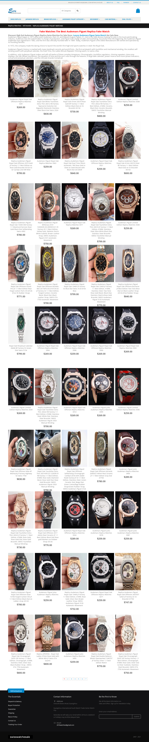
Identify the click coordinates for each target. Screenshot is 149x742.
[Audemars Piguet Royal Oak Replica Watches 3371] (74, 201)
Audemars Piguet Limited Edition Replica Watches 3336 (128, 408)
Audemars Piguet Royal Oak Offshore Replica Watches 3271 (101, 594)
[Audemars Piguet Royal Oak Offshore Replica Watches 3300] (101, 325)
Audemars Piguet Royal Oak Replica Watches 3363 (48, 162)
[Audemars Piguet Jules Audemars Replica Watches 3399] (101, 386)
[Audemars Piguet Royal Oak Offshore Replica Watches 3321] (101, 140)
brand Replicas (50, 19)
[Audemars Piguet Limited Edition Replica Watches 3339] (21, 386)
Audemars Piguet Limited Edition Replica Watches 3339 (21, 408)
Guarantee (11, 709)
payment (126, 2)
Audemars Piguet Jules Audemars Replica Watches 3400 (128, 471)
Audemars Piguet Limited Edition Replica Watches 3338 (128, 100)
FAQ (118, 2)
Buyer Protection (14, 705)
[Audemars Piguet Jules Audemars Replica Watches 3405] (74, 633)
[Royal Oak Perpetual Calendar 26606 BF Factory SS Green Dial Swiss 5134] (21, 325)
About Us (110, 2)
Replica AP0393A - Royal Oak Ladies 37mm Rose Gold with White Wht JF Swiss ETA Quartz (48, 657)
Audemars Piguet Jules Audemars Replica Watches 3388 (47, 594)
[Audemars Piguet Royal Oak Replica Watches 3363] (48, 140)
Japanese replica (32, 19)
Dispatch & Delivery (15, 701)
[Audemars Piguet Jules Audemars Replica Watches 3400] (128, 448)
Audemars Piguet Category (73, 19)
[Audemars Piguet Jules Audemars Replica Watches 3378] (101, 510)
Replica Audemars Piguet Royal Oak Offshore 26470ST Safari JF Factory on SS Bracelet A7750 (128, 595)
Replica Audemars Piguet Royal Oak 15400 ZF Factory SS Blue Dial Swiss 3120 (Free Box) (74, 287)
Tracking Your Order (15, 724)
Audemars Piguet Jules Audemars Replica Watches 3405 (74, 656)
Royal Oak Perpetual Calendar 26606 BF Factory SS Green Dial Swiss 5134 (21, 348)
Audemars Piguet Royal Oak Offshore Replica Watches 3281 (21, 101)
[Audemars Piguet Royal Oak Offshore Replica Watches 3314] (74, 386)
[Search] (77, 11)
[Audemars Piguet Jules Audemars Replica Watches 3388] (48, 571)
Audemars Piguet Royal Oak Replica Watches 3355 (128, 347)
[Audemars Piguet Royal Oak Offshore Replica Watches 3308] (74, 325)
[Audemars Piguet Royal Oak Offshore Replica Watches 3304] (48, 325)
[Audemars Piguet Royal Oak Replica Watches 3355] (128, 325)
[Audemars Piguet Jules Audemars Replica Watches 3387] (128, 510)
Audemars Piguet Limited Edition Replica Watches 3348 (128, 223)
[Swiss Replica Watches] (14, 9)
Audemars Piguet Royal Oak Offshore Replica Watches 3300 (101, 348)
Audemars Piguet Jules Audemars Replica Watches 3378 (101, 533)
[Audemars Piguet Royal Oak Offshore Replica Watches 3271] (101, 571)
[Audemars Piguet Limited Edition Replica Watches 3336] (128, 386)
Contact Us (137, 2)
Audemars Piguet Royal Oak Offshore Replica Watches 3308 (74, 348)
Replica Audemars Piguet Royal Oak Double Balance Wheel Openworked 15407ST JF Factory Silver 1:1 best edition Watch (101, 658)
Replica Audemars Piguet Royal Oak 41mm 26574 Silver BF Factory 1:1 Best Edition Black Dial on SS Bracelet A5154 (128, 165)
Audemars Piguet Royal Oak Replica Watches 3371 (74, 223)
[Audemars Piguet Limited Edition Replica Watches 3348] (128, 201)
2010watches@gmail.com (65, 725)
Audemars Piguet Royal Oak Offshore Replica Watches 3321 (101, 163)
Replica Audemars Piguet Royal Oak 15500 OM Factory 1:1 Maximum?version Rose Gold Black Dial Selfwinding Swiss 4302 (21, 227)
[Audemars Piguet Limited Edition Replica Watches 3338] (128, 78)
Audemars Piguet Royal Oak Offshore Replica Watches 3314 (74, 409)
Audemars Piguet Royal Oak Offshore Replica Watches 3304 (48, 348)
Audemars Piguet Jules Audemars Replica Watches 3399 (101, 409)
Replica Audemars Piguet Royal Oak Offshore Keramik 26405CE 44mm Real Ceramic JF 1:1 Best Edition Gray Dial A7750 (101, 473)
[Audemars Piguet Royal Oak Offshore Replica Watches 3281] (21, 78)
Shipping (11, 713)
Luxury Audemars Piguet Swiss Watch (89, 35)
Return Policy (12, 717)
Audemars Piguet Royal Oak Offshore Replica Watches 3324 (74, 533)
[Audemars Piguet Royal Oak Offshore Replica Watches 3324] (74, 510)
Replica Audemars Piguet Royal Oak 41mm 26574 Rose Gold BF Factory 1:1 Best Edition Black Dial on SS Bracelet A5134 (74, 103)
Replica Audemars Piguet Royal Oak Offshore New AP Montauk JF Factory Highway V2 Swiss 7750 (21, 472)
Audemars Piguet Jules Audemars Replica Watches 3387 (128, 533)
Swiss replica (15, 19)
